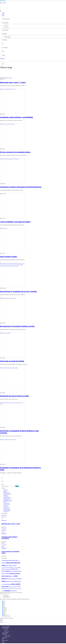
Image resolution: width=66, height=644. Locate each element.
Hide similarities (5, 595)
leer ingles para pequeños (13, 586)
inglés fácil (8, 581)
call (18, 560)
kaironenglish (5, 586)
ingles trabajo (19, 578)
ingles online (8, 578)
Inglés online (16, 581)
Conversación (11, 567)
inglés (3, 581)
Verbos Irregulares (7, 510)
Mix (19, 586)
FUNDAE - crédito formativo (14, 571)
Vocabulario (6, 511)
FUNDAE (6, 495)
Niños (3, 588)
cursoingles (15, 567)
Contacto (10, 0)
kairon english (15, 584)
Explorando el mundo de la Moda (12, 361)
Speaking (6, 506)
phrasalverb (10, 588)
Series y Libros (7, 504)
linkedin (18, 586)
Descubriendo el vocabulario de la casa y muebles (18, 291)
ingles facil (8, 576)
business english (14, 560)
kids (9, 586)
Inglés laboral (7, 499)
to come (3, 590)
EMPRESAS (6, 492)
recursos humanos (19, 588)
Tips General (6, 507)
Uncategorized (7, 508)
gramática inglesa (15, 573)
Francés (3, 12)
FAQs (8, 0)
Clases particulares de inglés (11, 565)
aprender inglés (7, 560)
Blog (6, 0)
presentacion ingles (14, 588)
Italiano (3, 15)
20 (2, 481)
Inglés (3, 14)
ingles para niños (13, 578)
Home (3, 62)
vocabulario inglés (14, 590)
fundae (7, 571)
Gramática (6, 496)
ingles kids (12, 576)
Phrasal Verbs (7, 503)
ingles (3, 576)
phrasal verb (6, 588)
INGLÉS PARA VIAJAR (8, 500)
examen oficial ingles (7, 569)
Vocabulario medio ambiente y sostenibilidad (16, 117)
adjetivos (3, 560)
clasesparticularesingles (5, 567)
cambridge (3, 562)
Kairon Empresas (7, 584)
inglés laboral (12, 581)
